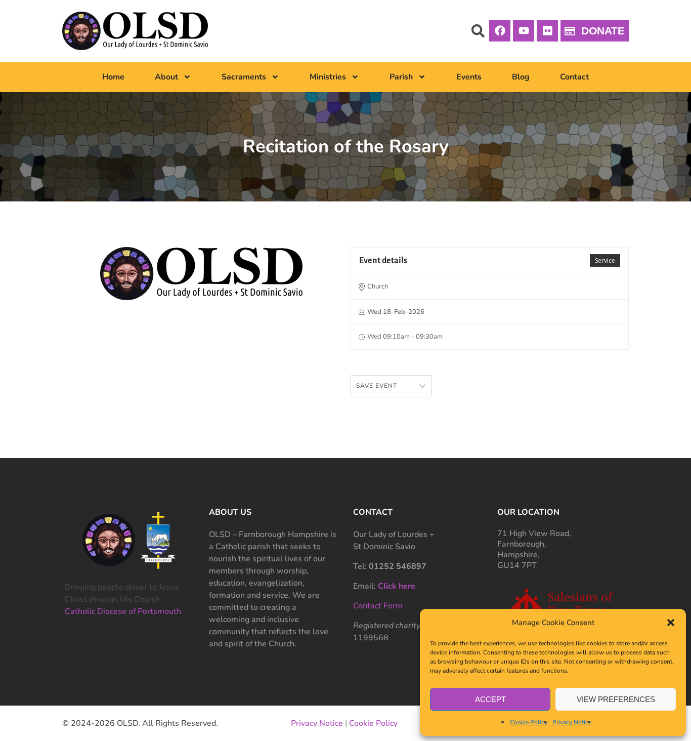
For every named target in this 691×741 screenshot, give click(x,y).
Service (605, 260)
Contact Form (378, 605)
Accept (490, 699)
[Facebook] (499, 31)
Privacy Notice (571, 722)
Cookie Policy (528, 722)
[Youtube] (523, 31)
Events (469, 77)
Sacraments (244, 77)
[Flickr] (547, 31)
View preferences (616, 699)
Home (113, 77)
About (166, 77)
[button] (671, 623)
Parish (401, 77)
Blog (521, 77)
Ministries (328, 77)
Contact (574, 77)
